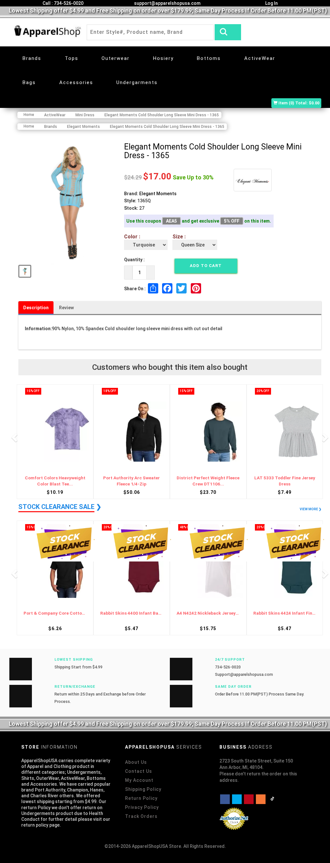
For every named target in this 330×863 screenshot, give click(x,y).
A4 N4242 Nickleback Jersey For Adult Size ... (131, 613)
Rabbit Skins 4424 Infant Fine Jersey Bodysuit (208, 613)
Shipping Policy (143, 789)
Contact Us (138, 771)
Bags (29, 82)
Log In (271, 3)
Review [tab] (66, 307)
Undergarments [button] (137, 82)
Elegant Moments (158, 193)
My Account (139, 780)
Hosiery (163, 58)
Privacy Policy (142, 807)
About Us (136, 762)
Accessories (76, 82)
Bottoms (209, 58)
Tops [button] (71, 58)
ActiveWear (259, 58)
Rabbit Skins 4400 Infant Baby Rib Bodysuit (55, 613)
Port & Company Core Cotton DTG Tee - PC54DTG (284, 613)
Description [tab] (36, 307)
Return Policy (141, 798)
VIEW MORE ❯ (310, 509)
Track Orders (141, 816)
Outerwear (116, 58)
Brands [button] (32, 58)
